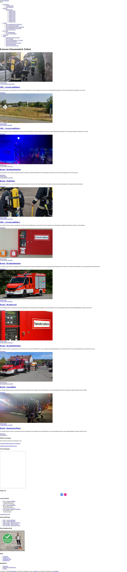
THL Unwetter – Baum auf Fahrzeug (11, 509)
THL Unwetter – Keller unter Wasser (11, 525)
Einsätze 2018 (12, 21)
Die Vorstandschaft (10, 32)
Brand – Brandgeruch (8, 305)
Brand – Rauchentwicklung (10, 428)
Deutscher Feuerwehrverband (13, 37)
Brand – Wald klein (7, 181)
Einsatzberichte (9, 9)
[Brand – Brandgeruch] (26, 298)
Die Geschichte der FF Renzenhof (14, 24)
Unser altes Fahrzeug (11, 29)
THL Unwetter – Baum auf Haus (10, 524)
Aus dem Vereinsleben (11, 33)
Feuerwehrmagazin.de (11, 44)
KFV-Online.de (9, 39)
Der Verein (5, 31)
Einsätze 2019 (12, 20)
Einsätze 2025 (12, 12)
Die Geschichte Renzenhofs (12, 25)
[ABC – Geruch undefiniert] (26, 81)
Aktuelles (5, 8)
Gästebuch (5, 35)
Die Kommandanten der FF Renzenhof (15, 27)
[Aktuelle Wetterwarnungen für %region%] (10, 443)
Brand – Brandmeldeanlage (10, 169)
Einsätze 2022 (12, 16)
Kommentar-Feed (7, 559)
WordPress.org (6, 560)
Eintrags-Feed (6, 557)
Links (4, 36)
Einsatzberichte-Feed (5, 514)
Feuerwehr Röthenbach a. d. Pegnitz (14, 40)
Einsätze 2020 (12, 19)
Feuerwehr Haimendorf (11, 41)
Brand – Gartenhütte (8, 387)
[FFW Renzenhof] (63, 0)
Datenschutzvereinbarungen (9, 567)
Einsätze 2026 (12, 11)
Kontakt (5, 568)
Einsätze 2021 (12, 17)
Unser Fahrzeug (9, 7)
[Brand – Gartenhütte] (26, 381)
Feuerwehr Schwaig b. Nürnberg (13, 43)
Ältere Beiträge (3, 435)
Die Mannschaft (9, 5)
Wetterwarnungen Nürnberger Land (8, 446)
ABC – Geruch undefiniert (10, 87)
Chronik (5, 23)
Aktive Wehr (6, 4)
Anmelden (5, 556)
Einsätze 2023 (12, 15)
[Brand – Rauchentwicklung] (26, 422)
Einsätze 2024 (12, 13)
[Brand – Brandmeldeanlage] (26, 163)
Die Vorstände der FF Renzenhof (13, 28)
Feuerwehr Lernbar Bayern (12, 45)
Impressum (5, 566)
